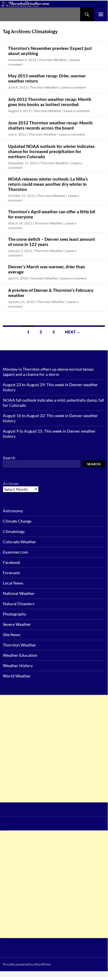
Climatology (14, 531)
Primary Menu (101, 14)
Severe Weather (17, 624)
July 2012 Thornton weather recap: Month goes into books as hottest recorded (49, 102)
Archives (11, 483)
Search (9, 457)
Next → (72, 331)
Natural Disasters (18, 603)
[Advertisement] (54, 748)
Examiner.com (15, 552)
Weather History (18, 665)
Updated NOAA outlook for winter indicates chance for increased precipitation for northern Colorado (51, 151)
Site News (11, 634)
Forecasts (11, 572)
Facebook (11, 562)
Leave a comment (73, 87)
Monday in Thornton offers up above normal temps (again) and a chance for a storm (48, 372)
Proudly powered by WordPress (27, 964)
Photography (14, 613)
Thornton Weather (52, 60)
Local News (13, 583)
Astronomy (13, 510)
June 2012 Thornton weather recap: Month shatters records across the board (50, 125)
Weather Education (20, 655)
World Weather (17, 675)
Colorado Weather (19, 541)
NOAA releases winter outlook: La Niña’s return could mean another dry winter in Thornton (48, 184)
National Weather (19, 593)
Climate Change (17, 521)
